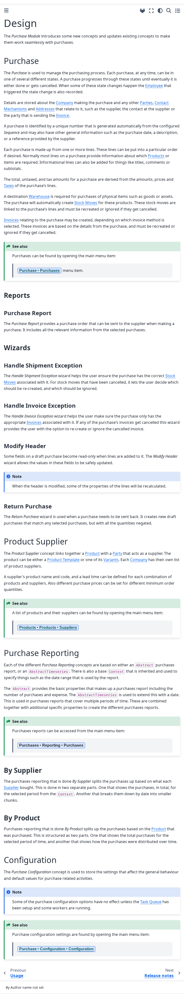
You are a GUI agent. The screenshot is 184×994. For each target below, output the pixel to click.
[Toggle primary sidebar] (6, 10)
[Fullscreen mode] (151, 10)
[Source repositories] (142, 11)
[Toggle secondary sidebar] (177, 10)
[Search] (168, 10)
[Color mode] (160, 10)
